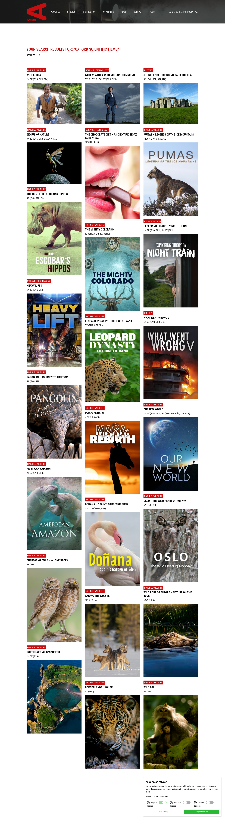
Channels (108, 11)
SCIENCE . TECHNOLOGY (38, 280)
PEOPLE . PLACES (152, 221)
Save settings (163, 812)
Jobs (152, 11)
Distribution (89, 11)
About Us (55, 11)
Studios (71, 11)
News (123, 11)
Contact (137, 11)
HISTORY (31, 739)
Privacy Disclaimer (161, 796)
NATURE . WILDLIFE (36, 70)
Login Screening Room (181, 11)
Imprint (148, 796)
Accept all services (201, 812)
